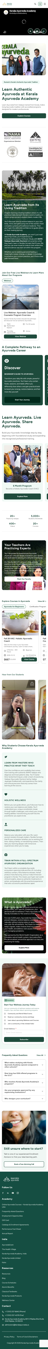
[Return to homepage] (11, 1181)
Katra (4, 1262)
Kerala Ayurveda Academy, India (14, 1254)
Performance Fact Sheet (11, 1229)
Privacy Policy (9, 1337)
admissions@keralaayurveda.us (17, 1325)
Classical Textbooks (9, 1291)
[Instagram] (18, 1193)
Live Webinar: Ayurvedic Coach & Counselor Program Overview (19, 313)
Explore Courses (24, 116)
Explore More (22, 496)
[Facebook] (3, 1193)
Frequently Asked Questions (13, 1211)
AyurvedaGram (8, 1245)
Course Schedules (9, 1283)
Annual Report (7, 1233)
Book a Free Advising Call (24, 1164)
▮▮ (37, 31)
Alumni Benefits (8, 1287)
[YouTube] (13, 1193)
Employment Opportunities (12, 1216)
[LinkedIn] (8, 1193)
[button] (45, 4)
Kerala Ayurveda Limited (11, 1258)
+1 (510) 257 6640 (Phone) (15, 1311)
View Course (29, 659)
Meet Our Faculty (24, 579)
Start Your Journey (22, 400)
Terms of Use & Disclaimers (27, 1337)
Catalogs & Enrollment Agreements (15, 1225)
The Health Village (9, 1249)
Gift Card (5, 1220)
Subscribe (24, 1039)
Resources (6, 1274)
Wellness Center (8, 1300)
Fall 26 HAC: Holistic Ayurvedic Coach (18, 639)
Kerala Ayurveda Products (12, 1296)
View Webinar (20, 336)
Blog (3, 1278)
